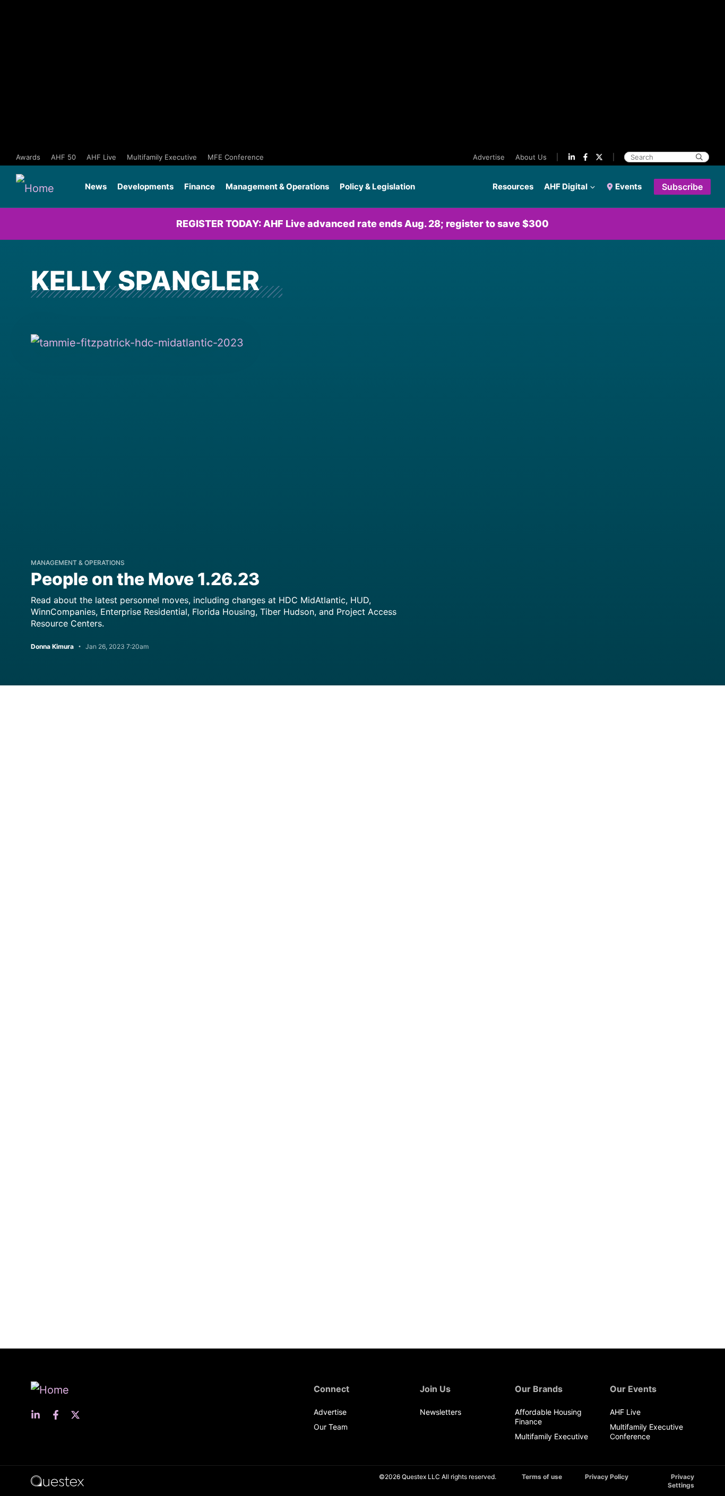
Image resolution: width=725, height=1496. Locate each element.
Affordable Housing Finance (548, 1416)
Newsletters (440, 1411)
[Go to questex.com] (57, 1480)
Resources (513, 186)
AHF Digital (566, 186)
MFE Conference (236, 157)
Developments (145, 186)
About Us (531, 157)
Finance (199, 186)
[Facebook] (585, 157)
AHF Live (101, 157)
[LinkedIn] (571, 157)
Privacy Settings (681, 1481)
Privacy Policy (606, 1477)
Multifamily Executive (162, 157)
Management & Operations (277, 186)
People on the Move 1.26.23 (145, 579)
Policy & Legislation (377, 186)
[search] (699, 157)
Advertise (489, 157)
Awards (28, 157)
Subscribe (682, 186)
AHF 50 (63, 157)
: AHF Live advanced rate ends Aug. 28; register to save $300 (362, 223)
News (96, 186)
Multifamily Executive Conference (646, 1431)
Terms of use (542, 1477)
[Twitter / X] (599, 157)
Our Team (331, 1426)
